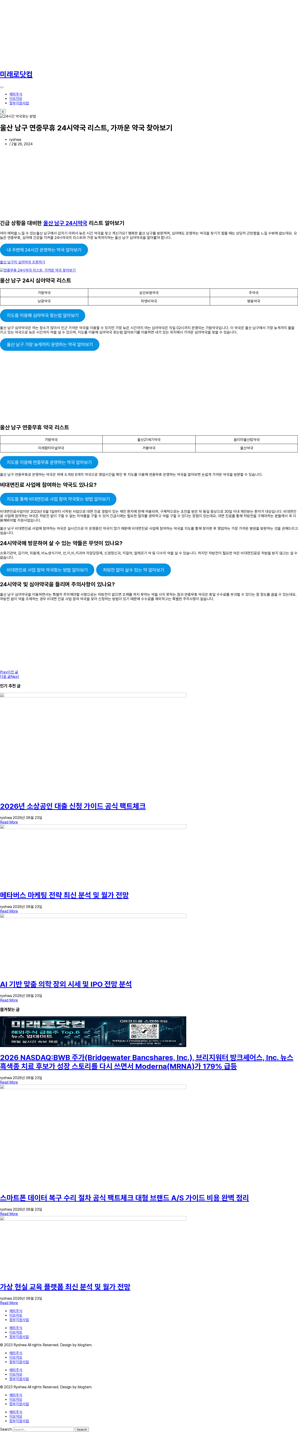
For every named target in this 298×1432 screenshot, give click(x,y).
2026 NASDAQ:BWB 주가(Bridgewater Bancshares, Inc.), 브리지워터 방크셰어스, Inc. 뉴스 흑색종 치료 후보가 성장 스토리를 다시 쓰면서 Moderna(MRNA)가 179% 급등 (146, 1062)
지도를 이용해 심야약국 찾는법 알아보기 (43, 315)
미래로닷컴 (16, 74)
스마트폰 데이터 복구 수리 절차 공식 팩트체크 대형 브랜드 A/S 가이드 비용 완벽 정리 (124, 1197)
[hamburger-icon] (2, 87)
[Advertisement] (139, 32)
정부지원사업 (19, 103)
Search (6, 1429)
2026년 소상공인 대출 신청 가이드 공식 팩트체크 (73, 806)
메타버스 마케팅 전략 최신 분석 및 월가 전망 (64, 895)
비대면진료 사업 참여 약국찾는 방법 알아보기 (47, 570)
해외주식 (15, 94)
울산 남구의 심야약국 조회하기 (22, 262)
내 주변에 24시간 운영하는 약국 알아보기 (44, 250)
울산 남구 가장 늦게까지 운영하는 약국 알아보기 (50, 344)
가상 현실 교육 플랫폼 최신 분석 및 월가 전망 (65, 1287)
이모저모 (15, 98)
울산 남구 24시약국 (65, 223)
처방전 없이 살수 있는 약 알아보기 (133, 570)
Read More (9, 822)
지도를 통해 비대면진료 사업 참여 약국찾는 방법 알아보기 (58, 499)
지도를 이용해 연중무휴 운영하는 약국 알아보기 (49, 462)
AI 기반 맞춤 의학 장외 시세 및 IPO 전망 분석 (66, 984)
